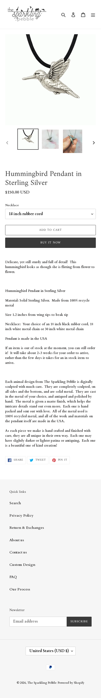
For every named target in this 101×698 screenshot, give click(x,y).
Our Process (19, 589)
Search (15, 503)
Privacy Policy (21, 515)
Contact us (18, 552)
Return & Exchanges (26, 527)
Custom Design (22, 564)
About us (16, 540)
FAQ (13, 577)
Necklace (12, 205)
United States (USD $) (49, 650)
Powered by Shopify (71, 683)
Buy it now (50, 242)
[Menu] (93, 14)
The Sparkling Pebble (42, 683)
